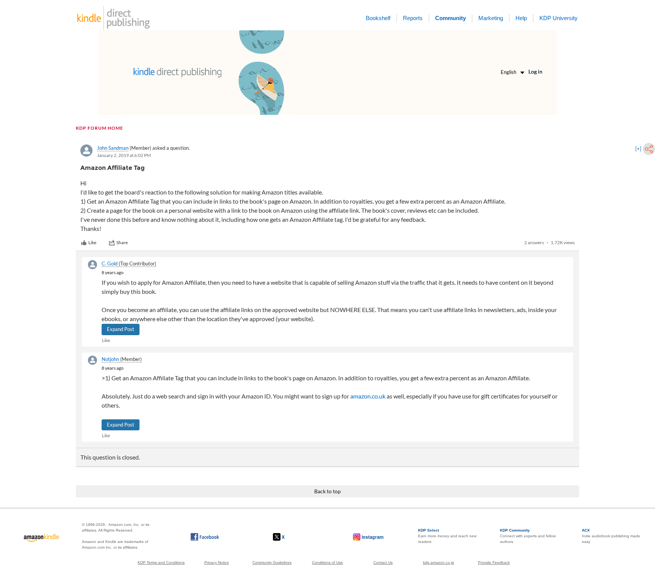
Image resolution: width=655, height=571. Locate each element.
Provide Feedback (494, 562)
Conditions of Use (327, 562)
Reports (413, 18)
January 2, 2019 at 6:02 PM (124, 155)
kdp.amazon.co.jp (438, 562)
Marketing (490, 18)
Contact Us (383, 562)
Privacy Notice (216, 562)
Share (122, 242)
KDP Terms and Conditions (161, 562)
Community (450, 18)
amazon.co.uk (367, 396)
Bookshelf (378, 18)
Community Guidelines (271, 562)
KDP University (558, 18)
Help (521, 18)
